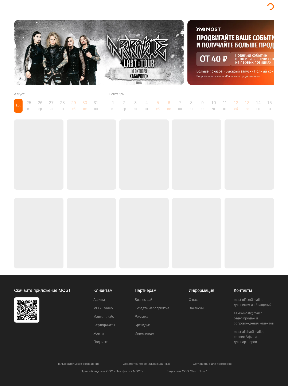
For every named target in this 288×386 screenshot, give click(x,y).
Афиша (99, 300)
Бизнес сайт (144, 300)
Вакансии (196, 308)
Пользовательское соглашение (78, 363)
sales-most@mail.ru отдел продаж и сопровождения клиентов (254, 318)
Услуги (98, 333)
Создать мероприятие (152, 308)
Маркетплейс (103, 316)
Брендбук (142, 325)
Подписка (101, 342)
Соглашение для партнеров (212, 363)
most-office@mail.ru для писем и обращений (253, 302)
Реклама (141, 316)
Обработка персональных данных (146, 363)
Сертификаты (104, 325)
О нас (193, 300)
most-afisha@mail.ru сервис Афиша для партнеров (249, 337)
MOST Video (103, 308)
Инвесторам (144, 333)
